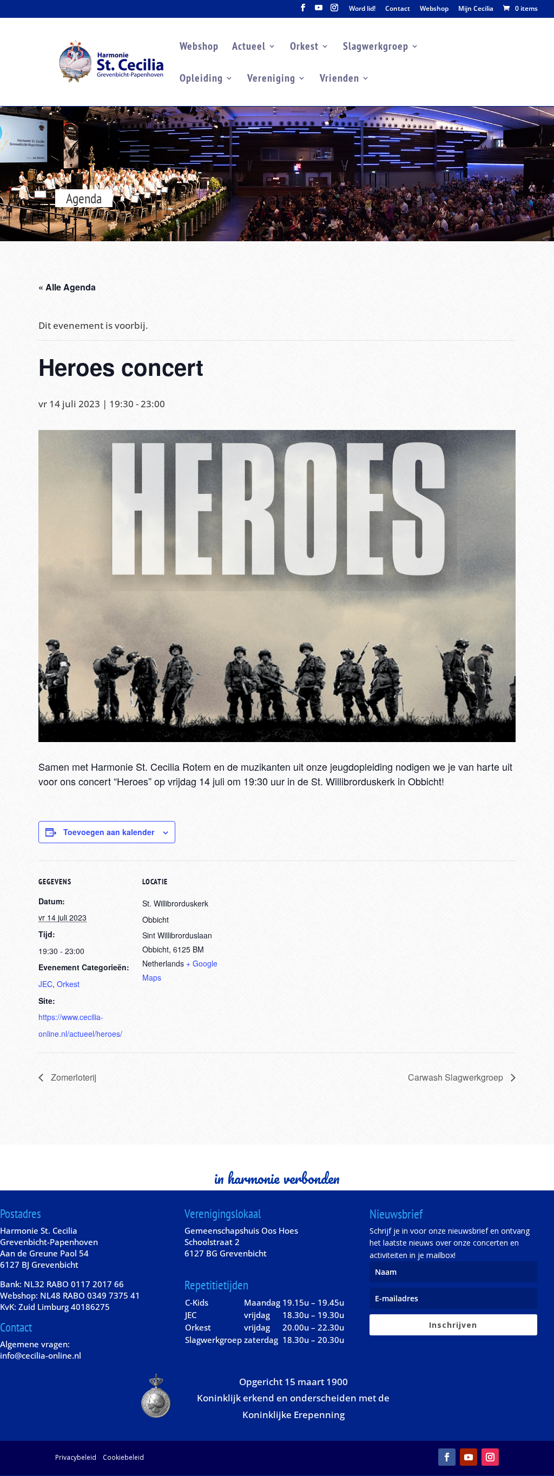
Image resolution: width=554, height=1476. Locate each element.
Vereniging (271, 79)
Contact (397, 9)
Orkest (304, 47)
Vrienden (339, 79)
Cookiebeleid (123, 1457)
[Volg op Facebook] (447, 1457)
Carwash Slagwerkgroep (456, 1077)
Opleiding (201, 79)
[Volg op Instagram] (490, 1457)
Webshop (434, 9)
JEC (45, 983)
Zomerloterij (72, 1077)
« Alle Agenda (67, 287)
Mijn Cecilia (475, 9)
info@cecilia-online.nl (40, 1355)
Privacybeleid (75, 1457)
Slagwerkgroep (375, 47)
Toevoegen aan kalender (108, 831)
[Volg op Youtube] (468, 1457)
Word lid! (362, 9)
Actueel (249, 47)
